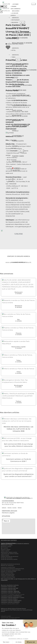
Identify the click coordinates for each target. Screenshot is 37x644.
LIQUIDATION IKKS (19, 90)
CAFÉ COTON (17, 110)
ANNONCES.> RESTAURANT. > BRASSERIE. (15, 20)
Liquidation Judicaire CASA (8, 589)
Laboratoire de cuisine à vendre (9, 553)
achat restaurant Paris (7, 573)
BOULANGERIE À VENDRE (22, 43)
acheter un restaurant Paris (8, 571)
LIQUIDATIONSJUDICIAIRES (15, 76)
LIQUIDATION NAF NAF (21, 95)
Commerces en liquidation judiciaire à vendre (12, 594)
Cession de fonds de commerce (9, 556)
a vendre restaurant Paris (8, 577)
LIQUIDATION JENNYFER (21, 105)
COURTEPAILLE (18, 136)
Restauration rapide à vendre (9, 552)
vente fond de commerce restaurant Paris (12, 568)
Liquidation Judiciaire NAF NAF (9, 588)
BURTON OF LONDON (20, 126)
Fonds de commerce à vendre (9, 559)
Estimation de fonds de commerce (10, 564)
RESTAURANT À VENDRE (21, 33)
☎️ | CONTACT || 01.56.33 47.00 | (16, 169)
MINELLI (15, 131)
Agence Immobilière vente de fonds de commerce (15, 543)
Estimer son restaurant (7, 565)
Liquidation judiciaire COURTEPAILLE (11, 596)
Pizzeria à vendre (5, 549)
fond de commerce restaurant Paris (11, 570)
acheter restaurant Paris (7, 574)
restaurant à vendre (6, 616)
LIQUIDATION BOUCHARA (22, 85)
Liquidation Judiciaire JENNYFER (10, 591)
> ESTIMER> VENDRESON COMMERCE (15, 6)
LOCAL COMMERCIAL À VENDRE (24, 70)
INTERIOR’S (16, 121)
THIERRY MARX (18, 156)
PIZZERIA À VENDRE (20, 38)
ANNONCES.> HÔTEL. (15, 49)
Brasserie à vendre (6, 546)
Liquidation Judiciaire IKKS (8, 586)
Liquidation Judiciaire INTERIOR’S (10, 602)
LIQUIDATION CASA (19, 100)
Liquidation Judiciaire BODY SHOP (10, 603)
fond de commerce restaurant (8, 619)
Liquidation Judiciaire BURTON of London (12, 597)
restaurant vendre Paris (7, 575)
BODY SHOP (16, 115)
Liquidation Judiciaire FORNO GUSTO (11, 600)
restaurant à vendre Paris (8, 567)
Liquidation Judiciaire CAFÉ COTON (10, 593)
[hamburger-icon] (33, 4)
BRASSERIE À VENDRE (21, 28)
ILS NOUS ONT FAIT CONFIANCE (14, 148)
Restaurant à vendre (6, 544)
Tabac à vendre (5, 550)
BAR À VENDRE (18, 65)
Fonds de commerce (6, 558)
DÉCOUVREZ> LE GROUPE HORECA (15, 13)
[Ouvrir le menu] (22, 22)
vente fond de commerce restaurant (10, 617)
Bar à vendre (4, 548)
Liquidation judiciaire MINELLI (9, 599)
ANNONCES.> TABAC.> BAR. (15, 57)
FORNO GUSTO (18, 141)
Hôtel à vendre (5, 555)
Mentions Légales (8, 513)
